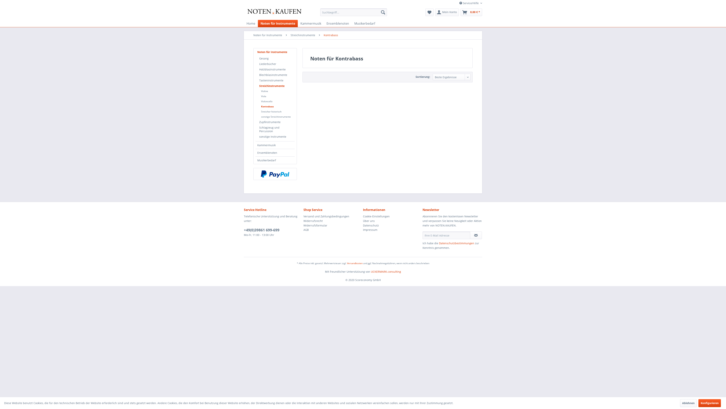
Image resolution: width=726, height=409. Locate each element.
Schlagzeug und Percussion (269, 129)
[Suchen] (383, 12)
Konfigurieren (710, 403)
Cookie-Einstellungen (376, 216)
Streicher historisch (271, 111)
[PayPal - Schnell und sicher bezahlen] (275, 174)
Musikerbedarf (266, 160)
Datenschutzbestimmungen (456, 243)
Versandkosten (355, 263)
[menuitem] (353, 12)
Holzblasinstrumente (272, 69)
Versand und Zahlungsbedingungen (326, 216)
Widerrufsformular (315, 225)
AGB (306, 230)
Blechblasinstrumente (273, 75)
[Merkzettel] (429, 12)
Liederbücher (267, 64)
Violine (264, 91)
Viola (263, 96)
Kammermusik (266, 145)
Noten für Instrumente (272, 52)
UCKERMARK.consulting (386, 271)
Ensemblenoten (267, 153)
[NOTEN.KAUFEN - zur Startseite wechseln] (274, 13)
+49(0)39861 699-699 (261, 230)
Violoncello (266, 101)
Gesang (264, 58)
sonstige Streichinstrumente (276, 116)
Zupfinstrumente (270, 122)
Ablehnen (688, 403)
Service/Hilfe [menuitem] (470, 3)
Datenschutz (371, 225)
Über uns (369, 221)
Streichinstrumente (272, 86)
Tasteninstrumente (271, 80)
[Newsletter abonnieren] (476, 235)
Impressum (370, 230)
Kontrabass (267, 106)
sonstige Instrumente (272, 136)
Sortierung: (423, 77)
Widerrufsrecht (313, 221)
